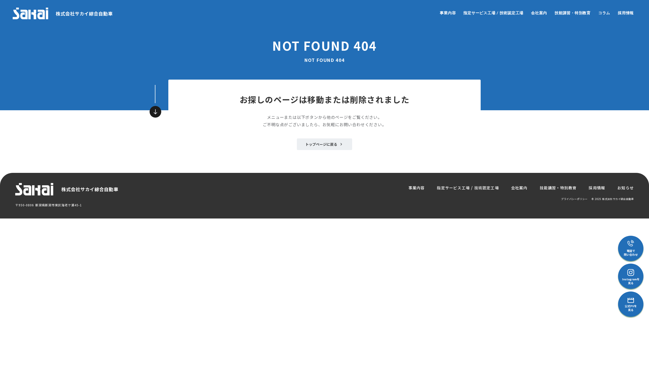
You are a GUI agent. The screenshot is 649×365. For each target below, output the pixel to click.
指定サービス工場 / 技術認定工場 (493, 12)
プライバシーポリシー (574, 199)
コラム (604, 12)
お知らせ (625, 188)
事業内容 (448, 12)
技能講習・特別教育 (573, 12)
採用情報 (626, 12)
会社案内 (539, 12)
